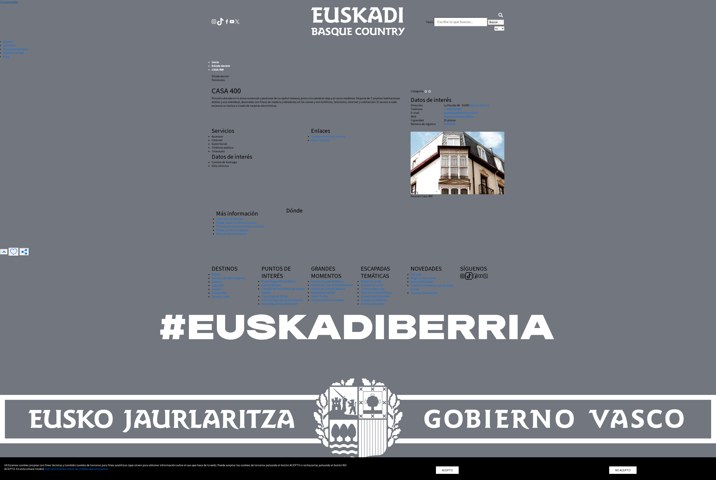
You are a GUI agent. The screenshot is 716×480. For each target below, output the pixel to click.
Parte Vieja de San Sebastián (279, 303)
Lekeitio (217, 281)
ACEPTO (447, 470)
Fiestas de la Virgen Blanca (328, 289)
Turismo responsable (424, 293)
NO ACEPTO (623, 470)
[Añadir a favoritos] (13, 252)
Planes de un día (371, 281)
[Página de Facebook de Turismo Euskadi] (227, 21)
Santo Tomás (319, 296)
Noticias (416, 274)
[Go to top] (4, 252)
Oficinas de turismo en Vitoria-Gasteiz (240, 226)
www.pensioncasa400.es (459, 116)
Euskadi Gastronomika (375, 296)
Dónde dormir (221, 66)
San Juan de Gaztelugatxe (228, 278)
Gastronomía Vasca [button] (15, 49)
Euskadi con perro (372, 285)
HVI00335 (450, 124)
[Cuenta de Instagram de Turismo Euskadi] (214, 21)
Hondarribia (219, 293)
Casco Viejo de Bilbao (274, 296)
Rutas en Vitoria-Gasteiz (231, 234)
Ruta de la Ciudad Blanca (376, 292)
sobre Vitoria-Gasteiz (229, 219)
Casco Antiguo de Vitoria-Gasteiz (282, 300)
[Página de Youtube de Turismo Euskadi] (232, 21)
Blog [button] (6, 56)
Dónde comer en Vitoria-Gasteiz (236, 222)
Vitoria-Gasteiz (479, 105)
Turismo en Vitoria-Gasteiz (328, 136)
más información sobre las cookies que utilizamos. (76, 469)
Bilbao (216, 274)
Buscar (493, 22)
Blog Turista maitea (423, 278)
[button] (500, 14)
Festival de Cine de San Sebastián (332, 285)
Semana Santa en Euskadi (327, 300)
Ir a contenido (9, 2)
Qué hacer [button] (9, 45)
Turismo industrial (372, 289)
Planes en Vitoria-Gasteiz (232, 230)
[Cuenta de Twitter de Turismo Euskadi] (237, 21)
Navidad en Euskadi (323, 292)
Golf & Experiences (373, 303)
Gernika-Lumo (221, 296)
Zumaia (216, 289)
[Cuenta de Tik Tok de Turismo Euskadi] (221, 21)
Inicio (215, 62)
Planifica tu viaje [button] (13, 53)
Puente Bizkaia (271, 285)
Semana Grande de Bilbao (327, 281)
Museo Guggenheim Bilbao (278, 281)
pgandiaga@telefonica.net (461, 113)
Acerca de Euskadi (422, 281)
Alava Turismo (320, 140)
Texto (429, 22)
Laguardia (218, 285)
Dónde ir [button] (8, 41)
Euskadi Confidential (374, 300)
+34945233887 (453, 109)
